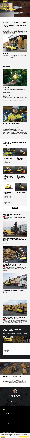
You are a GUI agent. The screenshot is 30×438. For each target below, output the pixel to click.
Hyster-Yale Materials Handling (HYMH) (6, 423)
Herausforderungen (5, 22)
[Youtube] (6, 413)
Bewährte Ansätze (16, 22)
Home (3, 18)
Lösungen (11, 22)
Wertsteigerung (23, 22)
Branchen (6, 18)
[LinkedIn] (8, 413)
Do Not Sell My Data (3, 436)
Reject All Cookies (26, 436)
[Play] (28, 373)
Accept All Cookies (21, 436)
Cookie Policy (26, 435)
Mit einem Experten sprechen (5, 418)
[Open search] (25, 1)
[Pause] (28, 15)
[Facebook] (4, 413)
